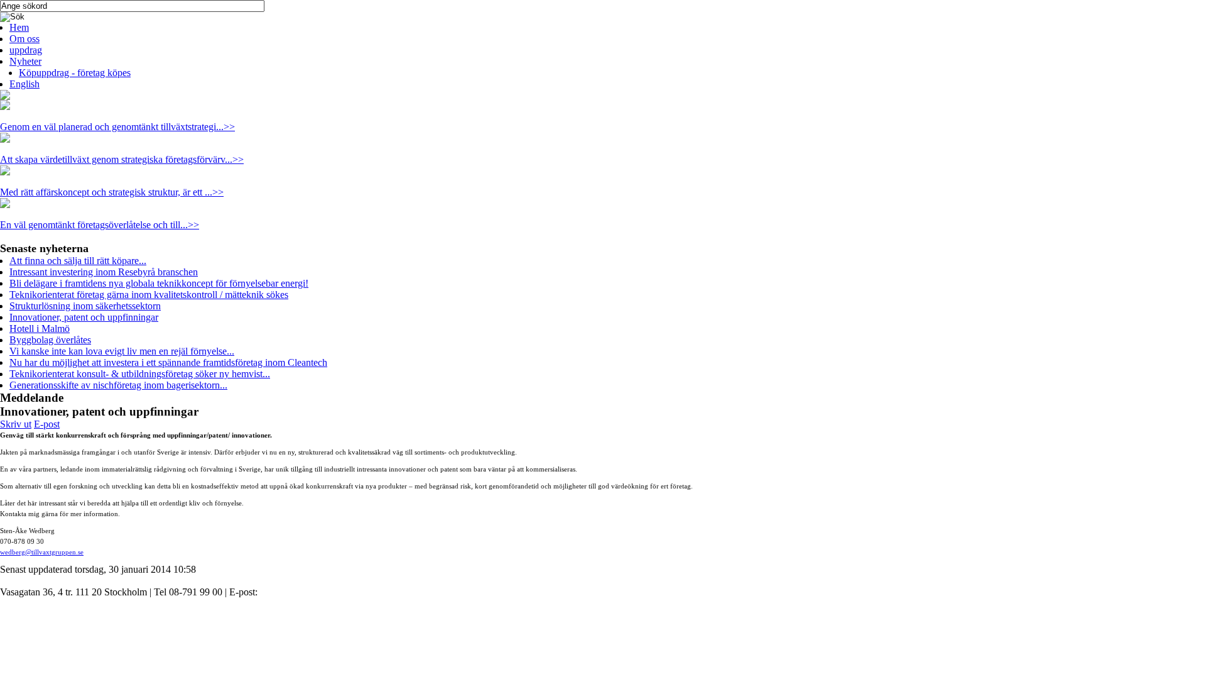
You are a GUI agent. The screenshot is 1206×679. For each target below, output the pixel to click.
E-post (47, 424)
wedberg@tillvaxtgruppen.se (42, 552)
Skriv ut (15, 424)
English (24, 84)
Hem (19, 27)
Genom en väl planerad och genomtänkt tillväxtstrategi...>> (117, 126)
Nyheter (25, 61)
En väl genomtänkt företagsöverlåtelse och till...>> (99, 224)
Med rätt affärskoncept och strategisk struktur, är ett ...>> (112, 192)
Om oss (24, 38)
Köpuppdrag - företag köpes (75, 72)
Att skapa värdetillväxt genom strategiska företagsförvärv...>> (122, 159)
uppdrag (25, 50)
